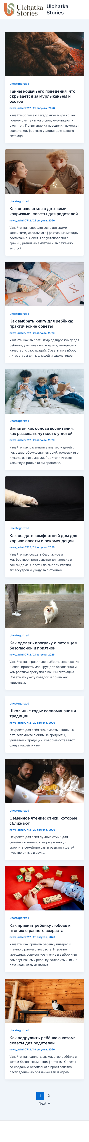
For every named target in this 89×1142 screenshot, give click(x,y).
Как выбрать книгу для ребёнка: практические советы (41, 323)
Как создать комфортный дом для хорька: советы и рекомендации (43, 538)
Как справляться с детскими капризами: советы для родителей (44, 211)
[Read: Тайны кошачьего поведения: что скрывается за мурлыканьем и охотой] (44, 54)
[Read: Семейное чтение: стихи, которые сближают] (44, 781)
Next (45, 1103)
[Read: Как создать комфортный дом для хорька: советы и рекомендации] (44, 498)
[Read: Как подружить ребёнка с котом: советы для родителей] (44, 1000)
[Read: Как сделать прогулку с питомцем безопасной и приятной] (44, 606)
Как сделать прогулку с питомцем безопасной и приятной (44, 645)
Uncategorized (19, 83)
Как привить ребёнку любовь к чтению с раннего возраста (40, 928)
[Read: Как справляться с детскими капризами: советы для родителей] (44, 171)
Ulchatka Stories (57, 9)
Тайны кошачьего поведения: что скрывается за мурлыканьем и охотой (42, 96)
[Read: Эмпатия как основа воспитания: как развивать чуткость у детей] (44, 391)
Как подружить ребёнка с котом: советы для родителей (42, 1040)
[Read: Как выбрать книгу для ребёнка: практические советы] (44, 284)
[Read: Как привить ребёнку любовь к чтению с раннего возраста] (44, 888)
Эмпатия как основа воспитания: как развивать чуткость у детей (42, 431)
